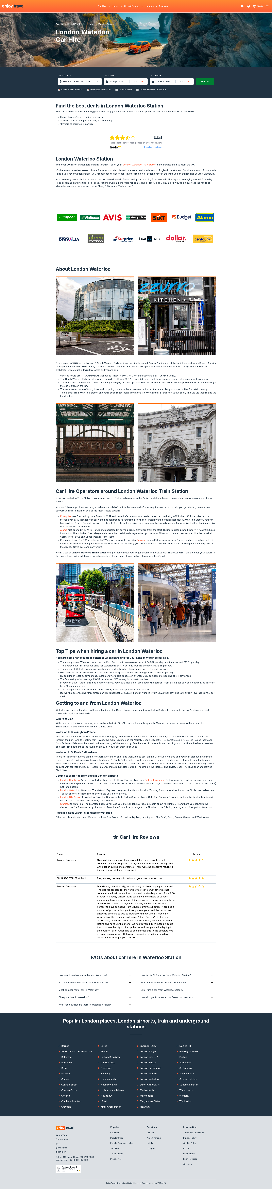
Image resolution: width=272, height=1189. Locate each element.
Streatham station (188, 1084)
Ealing (104, 1046)
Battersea (66, 1057)
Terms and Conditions (193, 1132)
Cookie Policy (189, 1143)
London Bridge (148, 1051)
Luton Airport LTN (150, 1084)
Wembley (184, 1095)
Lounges (149, 6)
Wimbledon (185, 1101)
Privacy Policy (189, 1138)
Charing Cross (69, 1090)
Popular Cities (116, 1138)
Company (187, 1164)
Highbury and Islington (113, 1090)
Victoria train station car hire (76, 1051)
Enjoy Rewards (190, 1159)
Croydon (66, 1106)
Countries (114, 1132)
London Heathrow (70, 780)
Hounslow (106, 1095)
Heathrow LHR (109, 1084)
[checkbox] (59, 90)
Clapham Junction (71, 1101)
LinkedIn (62, 1152)
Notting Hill (185, 1046)
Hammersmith (108, 1079)
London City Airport (70, 797)
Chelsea (65, 1095)
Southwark (185, 1062)
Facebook (63, 1139)
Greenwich (106, 1068)
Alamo (63, 529)
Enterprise (65, 516)
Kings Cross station (111, 1106)
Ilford (104, 1101)
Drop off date (155, 75)
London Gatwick (69, 790)
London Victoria (148, 1073)
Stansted (65, 803)
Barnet (65, 1046)
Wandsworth (186, 1090)
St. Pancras (185, 1068)
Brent (64, 1068)
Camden (65, 1079)
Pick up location (64, 75)
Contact (187, 1148)
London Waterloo (149, 1079)
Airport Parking (131, 6)
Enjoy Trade (189, 1153)
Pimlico (183, 1057)
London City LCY (149, 1057)
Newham (145, 1106)
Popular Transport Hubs (121, 1143)
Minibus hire (116, 1159)
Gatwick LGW (108, 1062)
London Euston (148, 1062)
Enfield (104, 1051)
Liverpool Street (148, 1046)
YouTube (62, 1135)
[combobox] (81, 81)
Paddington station (154, 780)
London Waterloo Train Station (139, 164)
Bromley (65, 1073)
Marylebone (146, 1095)
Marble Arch (147, 1090)
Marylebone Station (150, 1101)
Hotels (115, 6)
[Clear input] (97, 81)
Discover (163, 6)
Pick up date (109, 75)
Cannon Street (69, 1084)
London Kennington (150, 1068)
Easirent (141, 540)
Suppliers (114, 1148)
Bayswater (67, 1062)
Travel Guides (116, 1153)
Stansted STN (186, 1073)
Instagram (62, 1147)
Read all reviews (153, 147)
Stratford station (188, 1079)
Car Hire (102, 6)
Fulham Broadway (110, 1057)
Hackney (105, 1073)
